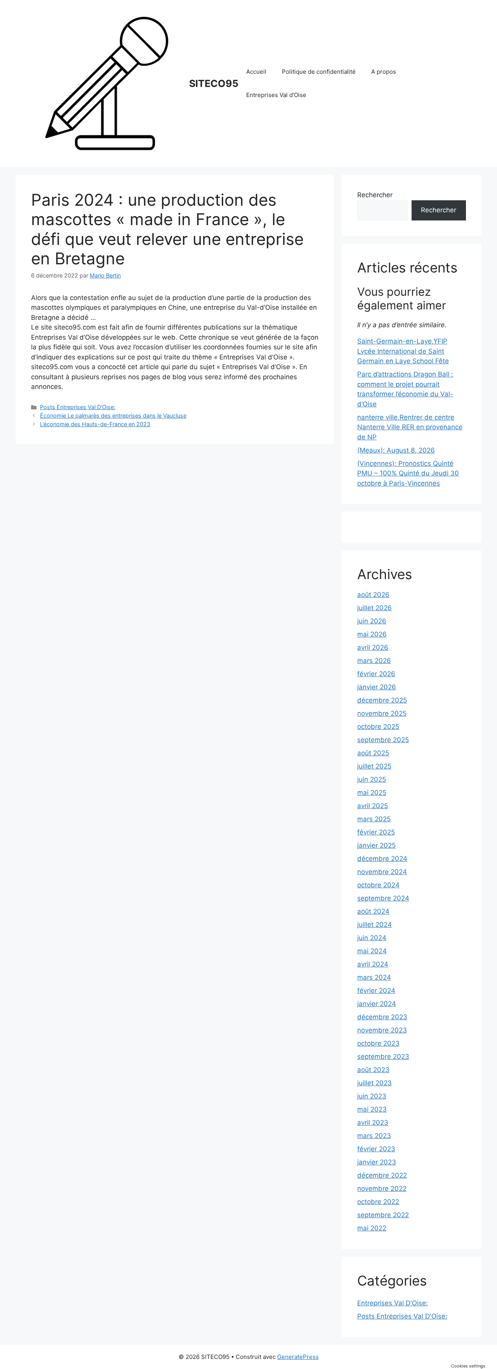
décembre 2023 (382, 1017)
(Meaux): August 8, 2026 (396, 450)
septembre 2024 (383, 898)
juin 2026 (371, 621)
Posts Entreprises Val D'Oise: (77, 407)
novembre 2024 (382, 872)
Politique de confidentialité (319, 71)
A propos (383, 71)
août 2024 (373, 911)
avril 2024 (372, 964)
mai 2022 (371, 1228)
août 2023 (373, 1070)
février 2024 (376, 990)
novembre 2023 (382, 1030)
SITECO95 (213, 83)
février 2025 (376, 832)
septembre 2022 (383, 1215)
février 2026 (376, 674)
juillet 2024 (374, 924)
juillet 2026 (374, 608)
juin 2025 (371, 779)
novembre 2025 (382, 713)
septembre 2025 (383, 740)
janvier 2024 (376, 1004)
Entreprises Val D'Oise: (392, 1303)
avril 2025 (372, 806)
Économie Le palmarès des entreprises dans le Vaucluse (113, 415)
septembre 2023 (383, 1056)
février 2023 (376, 1149)
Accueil (256, 71)
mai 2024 (372, 951)
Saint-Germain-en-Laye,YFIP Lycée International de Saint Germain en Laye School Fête (403, 351)
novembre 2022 (382, 1188)
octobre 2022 (378, 1202)
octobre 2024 (378, 885)
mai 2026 (372, 634)
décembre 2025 (382, 700)
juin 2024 (371, 938)
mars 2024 (374, 977)
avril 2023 (372, 1122)
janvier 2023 (376, 1162)
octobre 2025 (378, 726)
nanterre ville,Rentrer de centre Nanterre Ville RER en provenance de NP (409, 427)
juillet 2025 (374, 766)
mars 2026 (374, 661)
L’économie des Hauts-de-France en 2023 (95, 424)
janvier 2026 (376, 687)
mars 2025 (374, 819)
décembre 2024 (382, 858)
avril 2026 (372, 647)
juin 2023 (371, 1096)
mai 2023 (372, 1109)
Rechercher (375, 195)
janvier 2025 (376, 845)
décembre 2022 (382, 1175)
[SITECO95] (106, 83)
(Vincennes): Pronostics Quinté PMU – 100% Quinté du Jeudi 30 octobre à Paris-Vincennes (408, 473)
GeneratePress (298, 1356)
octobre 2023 (378, 1043)
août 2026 (373, 595)
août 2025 (373, 753)
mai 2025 (371, 792)
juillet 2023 (374, 1083)
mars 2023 (374, 1136)
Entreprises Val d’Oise (276, 95)
